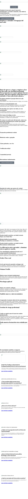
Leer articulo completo (7, 371)
